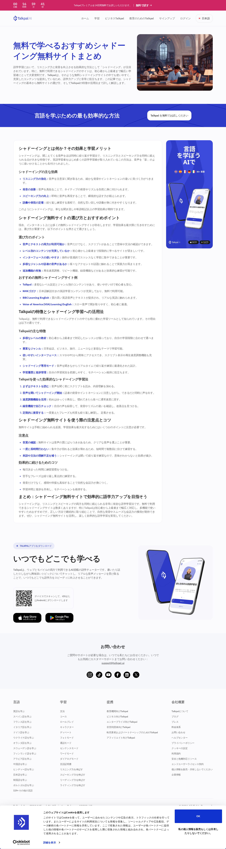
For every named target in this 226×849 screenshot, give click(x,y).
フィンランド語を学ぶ (24, 753)
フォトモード (67, 737)
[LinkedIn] (127, 675)
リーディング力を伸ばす (72, 779)
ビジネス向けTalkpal (117, 716)
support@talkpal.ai (113, 663)
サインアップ (167, 18)
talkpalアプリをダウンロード (36, 545)
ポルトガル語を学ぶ (23, 785)
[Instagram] (90, 675)
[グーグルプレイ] (59, 618)
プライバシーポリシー (183, 742)
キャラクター (67, 727)
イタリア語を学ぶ (22, 727)
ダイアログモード (69, 758)
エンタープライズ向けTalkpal (122, 721)
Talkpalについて (180, 711)
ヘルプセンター (180, 737)
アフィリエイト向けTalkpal (121, 737)
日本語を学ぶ (20, 774)
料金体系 (176, 727)
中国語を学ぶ (20, 764)
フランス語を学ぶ (22, 721)
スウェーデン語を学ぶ (24, 748)
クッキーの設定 (180, 748)
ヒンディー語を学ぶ (23, 769)
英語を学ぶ (19, 711)
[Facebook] (117, 675)
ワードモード (67, 753)
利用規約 (176, 753)
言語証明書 (65, 764)
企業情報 (176, 774)
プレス (175, 721)
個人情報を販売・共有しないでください (192, 769)
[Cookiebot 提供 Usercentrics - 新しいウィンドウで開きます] (21, 842)
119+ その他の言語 (23, 790)
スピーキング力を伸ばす (72, 774)
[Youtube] (108, 675)
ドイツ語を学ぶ (21, 732)
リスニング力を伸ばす (71, 769)
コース (63, 716)
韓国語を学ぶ (20, 779)
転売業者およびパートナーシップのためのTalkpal (132, 732)
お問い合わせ (178, 732)
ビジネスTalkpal (114, 18)
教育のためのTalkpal (141, 18)
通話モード (65, 742)
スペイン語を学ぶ (22, 716)
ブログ (175, 716)
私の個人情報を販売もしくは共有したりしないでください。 (198, 831)
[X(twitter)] (136, 675)
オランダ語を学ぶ (22, 742)
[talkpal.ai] (22, 18)
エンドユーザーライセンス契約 (188, 764)
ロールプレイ (67, 721)
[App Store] (27, 618)
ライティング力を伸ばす (72, 785)
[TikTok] (99, 675)
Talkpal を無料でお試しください (169, 115)
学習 (97, 18)
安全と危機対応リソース (184, 758)
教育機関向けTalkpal (117, 711)
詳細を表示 (49, 842)
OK (198, 816)
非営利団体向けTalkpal (118, 727)
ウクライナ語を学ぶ (23, 737)
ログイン (185, 18)
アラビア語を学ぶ (22, 758)
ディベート (65, 732)
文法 (62, 711)
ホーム (85, 18)
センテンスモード (69, 748)
